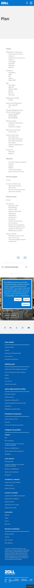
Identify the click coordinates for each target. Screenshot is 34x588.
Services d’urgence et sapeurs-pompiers (15, 372)
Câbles (6, 518)
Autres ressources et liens (11, 419)
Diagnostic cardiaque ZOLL (12, 400)
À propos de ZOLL (9, 347)
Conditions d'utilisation (16, 580)
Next (25, 257)
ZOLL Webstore (9, 543)
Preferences (26, 304)
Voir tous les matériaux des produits (14, 425)
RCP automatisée (9, 440)
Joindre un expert (11, 315)
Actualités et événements (11, 359)
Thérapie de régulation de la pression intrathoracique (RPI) (14, 444)
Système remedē (9, 397)
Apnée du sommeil (10, 488)
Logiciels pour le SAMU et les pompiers (15, 496)
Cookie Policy (31, 580)
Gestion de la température (12, 472)
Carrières (7, 350)
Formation (7, 422)
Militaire (7, 378)
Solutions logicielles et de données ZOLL (15, 403)
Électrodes (7, 524)
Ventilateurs (8, 454)
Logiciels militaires (9, 502)
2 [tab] (14, 274)
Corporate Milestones (11, 267)
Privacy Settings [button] (30, 586)
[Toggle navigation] (31, 3)
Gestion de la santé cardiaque (12, 482)
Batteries (7, 515)
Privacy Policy (25, 295)
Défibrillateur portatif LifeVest (12, 409)
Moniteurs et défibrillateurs (12, 448)
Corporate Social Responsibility (13, 353)
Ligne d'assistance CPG (11, 580)
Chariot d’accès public (10, 384)
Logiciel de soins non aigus (12, 504)
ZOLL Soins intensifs (10, 394)
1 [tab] (11, 274)
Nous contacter (9, 356)
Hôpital (7, 375)
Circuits (7, 521)
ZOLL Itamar (8, 406)
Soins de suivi (8, 381)
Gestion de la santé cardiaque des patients (16, 369)
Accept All (18, 299)
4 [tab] (18, 274)
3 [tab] (16, 274)
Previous (18, 257)
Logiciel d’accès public (11, 507)
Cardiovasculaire (9, 485)
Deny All (26, 299)
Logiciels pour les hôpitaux (12, 498)
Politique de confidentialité (24, 580)
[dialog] (17, 294)
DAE (6, 438)
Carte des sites (6, 580)
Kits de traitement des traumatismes (14, 451)
